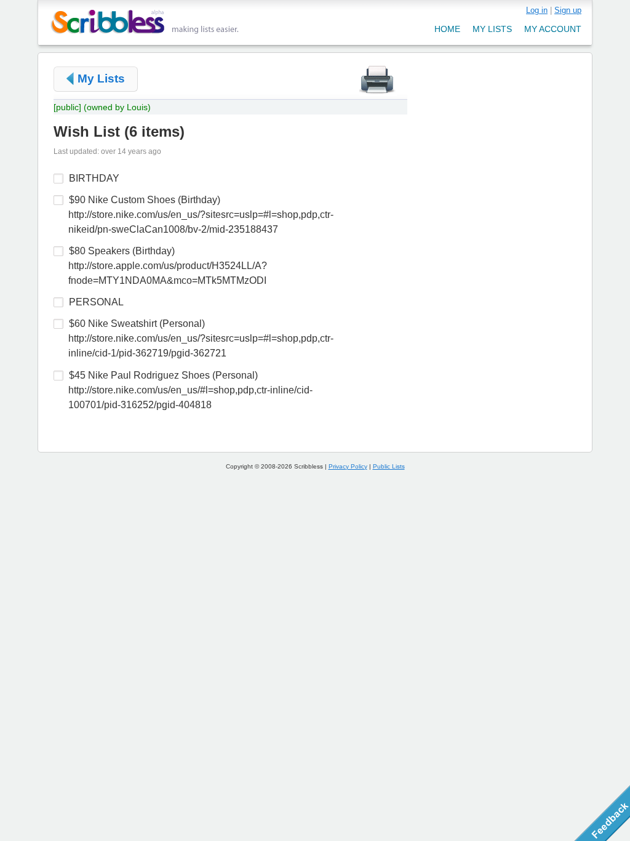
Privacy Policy (348, 466)
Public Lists (389, 466)
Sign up (567, 10)
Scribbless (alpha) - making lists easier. (145, 22)
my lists (492, 29)
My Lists (101, 78)
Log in (537, 10)
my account (552, 29)
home (447, 29)
